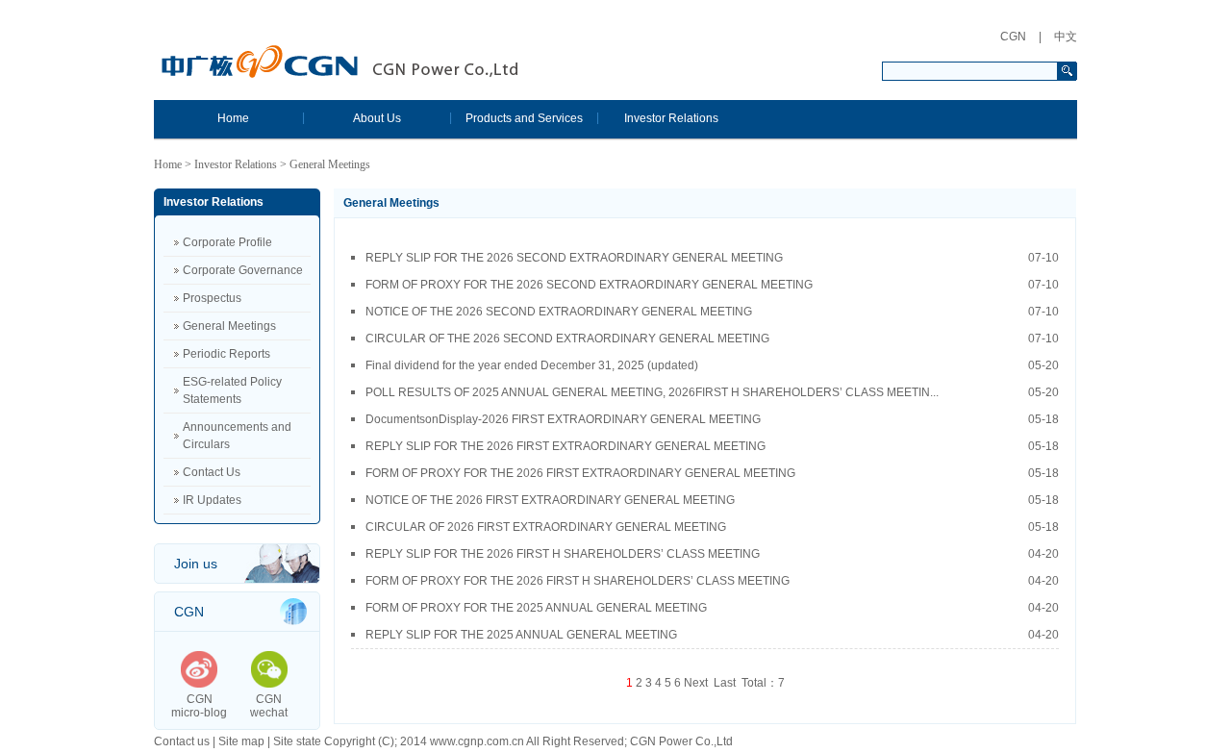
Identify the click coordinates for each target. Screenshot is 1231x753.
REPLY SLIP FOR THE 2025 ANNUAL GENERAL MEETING (712, 634)
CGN (1013, 36)
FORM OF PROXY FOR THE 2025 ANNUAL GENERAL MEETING (712, 608)
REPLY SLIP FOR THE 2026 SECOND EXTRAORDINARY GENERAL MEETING (712, 257)
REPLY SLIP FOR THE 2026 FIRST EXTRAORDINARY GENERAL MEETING (712, 446)
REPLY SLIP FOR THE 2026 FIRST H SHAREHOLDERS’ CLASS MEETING (712, 554)
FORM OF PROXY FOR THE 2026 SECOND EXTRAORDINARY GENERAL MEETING (712, 284)
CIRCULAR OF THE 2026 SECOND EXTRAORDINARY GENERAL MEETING (712, 338)
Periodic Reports (226, 354)
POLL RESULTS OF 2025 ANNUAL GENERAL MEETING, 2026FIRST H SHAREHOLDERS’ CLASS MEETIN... (712, 392)
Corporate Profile (227, 242)
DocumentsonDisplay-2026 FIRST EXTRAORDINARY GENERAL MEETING (712, 419)
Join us (195, 563)
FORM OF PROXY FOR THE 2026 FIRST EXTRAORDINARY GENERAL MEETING (712, 473)
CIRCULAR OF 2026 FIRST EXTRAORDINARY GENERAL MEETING (712, 527)
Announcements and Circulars (237, 435)
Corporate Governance (243, 270)
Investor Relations (671, 118)
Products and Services (524, 118)
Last (725, 683)
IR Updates (212, 500)
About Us (377, 118)
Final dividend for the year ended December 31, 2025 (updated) (712, 365)
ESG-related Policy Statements (232, 390)
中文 (1065, 36)
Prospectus (212, 298)
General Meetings (229, 326)
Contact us (182, 741)
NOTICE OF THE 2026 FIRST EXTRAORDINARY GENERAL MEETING (712, 500)
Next (696, 683)
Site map (241, 741)
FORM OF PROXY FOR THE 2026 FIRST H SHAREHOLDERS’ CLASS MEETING (712, 581)
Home (233, 118)
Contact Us (211, 472)
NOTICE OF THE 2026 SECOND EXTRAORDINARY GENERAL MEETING (712, 311)
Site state (297, 741)
